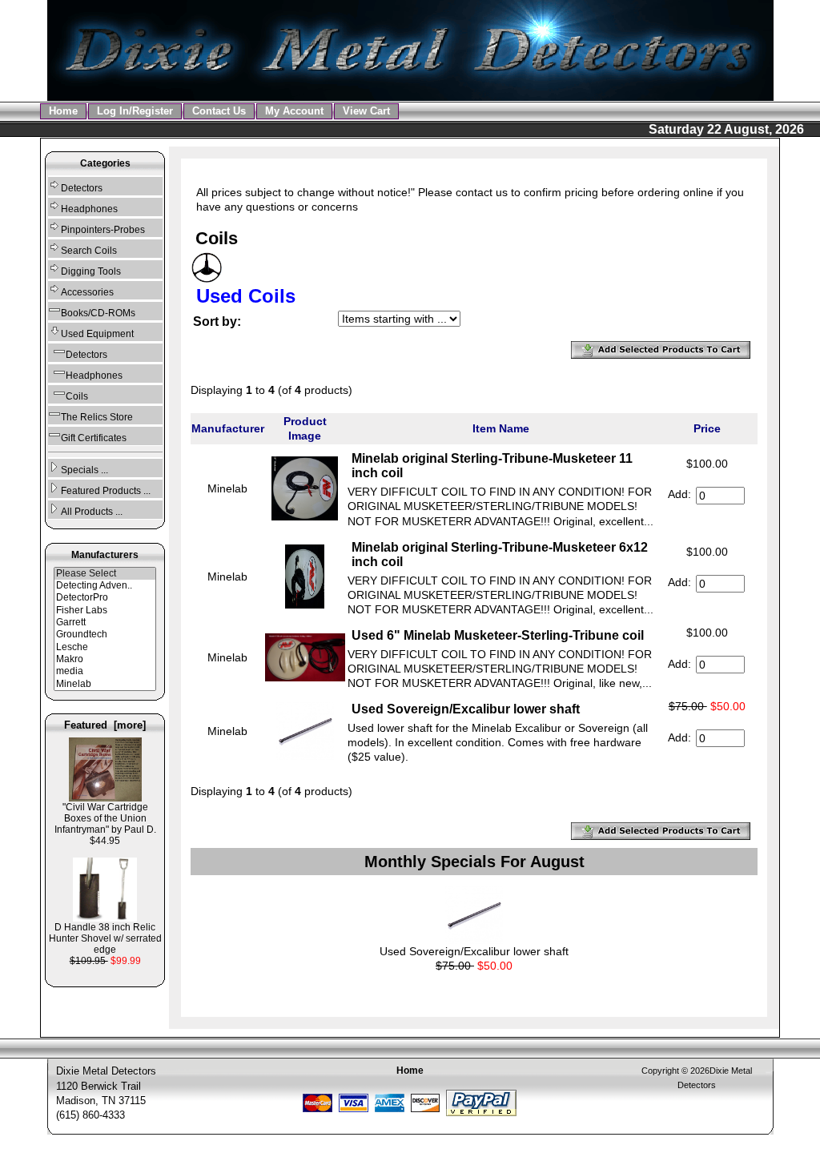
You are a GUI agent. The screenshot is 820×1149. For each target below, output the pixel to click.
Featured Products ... (106, 490)
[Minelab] (105, 684)
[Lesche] (105, 647)
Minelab (227, 488)
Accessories (87, 292)
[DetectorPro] (105, 598)
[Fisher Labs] (105, 611)
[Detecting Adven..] (105, 586)
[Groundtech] (105, 635)
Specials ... (84, 470)
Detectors (81, 188)
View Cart (366, 111)
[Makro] (105, 659)
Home (63, 111)
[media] (105, 671)
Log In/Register (135, 111)
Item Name (500, 428)
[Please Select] (105, 574)
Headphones (89, 209)
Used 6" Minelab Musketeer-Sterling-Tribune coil (498, 635)
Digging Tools (91, 271)
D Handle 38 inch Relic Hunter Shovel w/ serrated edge (105, 938)
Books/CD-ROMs (98, 313)
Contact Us (219, 111)
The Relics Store (97, 417)
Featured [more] (105, 725)
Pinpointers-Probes (103, 229)
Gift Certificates (94, 438)
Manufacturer (227, 428)
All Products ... (92, 511)
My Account (294, 111)
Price (707, 428)
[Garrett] (105, 623)
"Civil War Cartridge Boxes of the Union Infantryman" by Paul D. (105, 818)
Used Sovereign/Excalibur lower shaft (466, 709)
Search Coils (89, 250)
